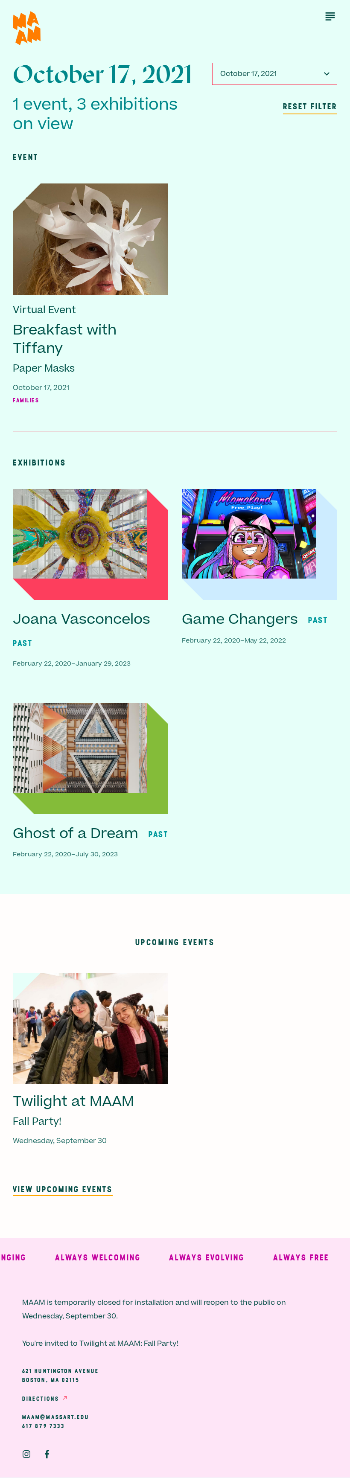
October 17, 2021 (248, 74)
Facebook (47, 1454)
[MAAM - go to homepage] (27, 28)
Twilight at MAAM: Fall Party (128, 1343)
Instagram (26, 1454)
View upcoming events (63, 1189)
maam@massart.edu (56, 1417)
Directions (40, 1398)
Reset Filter (310, 106)
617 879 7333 (43, 1426)
